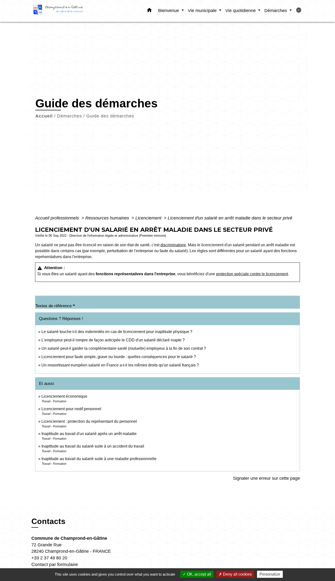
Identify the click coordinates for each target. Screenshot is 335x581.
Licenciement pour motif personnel (71, 409)
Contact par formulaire (54, 564)
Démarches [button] (276, 10)
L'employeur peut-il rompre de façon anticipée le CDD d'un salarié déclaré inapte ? (113, 340)
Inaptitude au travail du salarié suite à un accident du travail (92, 446)
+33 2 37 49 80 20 (49, 557)
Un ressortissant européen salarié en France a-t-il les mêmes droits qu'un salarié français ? (120, 365)
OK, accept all (198, 574)
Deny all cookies (237, 574)
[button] (149, 11)
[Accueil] (62, 11)
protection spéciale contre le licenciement (252, 274)
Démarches (69, 116)
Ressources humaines (107, 218)
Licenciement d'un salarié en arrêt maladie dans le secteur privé (230, 218)
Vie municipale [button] (203, 10)
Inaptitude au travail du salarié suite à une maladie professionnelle (98, 459)
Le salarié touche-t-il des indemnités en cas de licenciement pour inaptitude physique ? (116, 332)
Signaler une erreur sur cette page (266, 478)
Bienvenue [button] (169, 10)
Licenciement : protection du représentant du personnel (89, 421)
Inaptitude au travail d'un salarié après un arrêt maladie (89, 434)
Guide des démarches (110, 116)
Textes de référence (53, 306)
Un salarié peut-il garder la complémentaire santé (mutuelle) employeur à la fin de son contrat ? (123, 348)
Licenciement (149, 218)
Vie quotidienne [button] (241, 10)
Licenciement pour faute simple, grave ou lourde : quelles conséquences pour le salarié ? (118, 357)
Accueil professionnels (57, 218)
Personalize (269, 574)
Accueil (44, 116)
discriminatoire (173, 245)
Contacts (48, 521)
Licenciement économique (64, 396)
